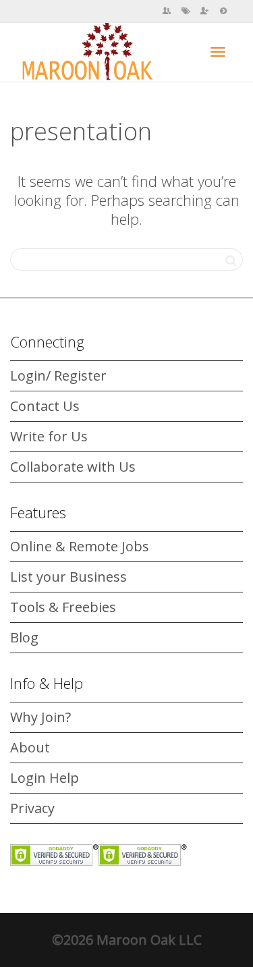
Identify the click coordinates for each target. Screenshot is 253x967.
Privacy (32, 808)
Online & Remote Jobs (79, 546)
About (30, 747)
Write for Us (49, 436)
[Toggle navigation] (218, 51)
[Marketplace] (185, 11)
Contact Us (45, 406)
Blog (24, 637)
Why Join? (40, 717)
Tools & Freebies (63, 607)
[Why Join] (204, 11)
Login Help (44, 778)
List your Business (68, 577)
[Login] (223, 11)
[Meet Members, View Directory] (166, 11)
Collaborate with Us (73, 467)
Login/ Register (58, 375)
